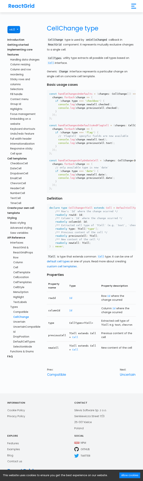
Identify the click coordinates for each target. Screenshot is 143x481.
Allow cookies (129, 475)
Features (13, 443)
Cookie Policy (16, 410)
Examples (13, 449)
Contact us (14, 461)
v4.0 (12, 29)
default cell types (58, 261)
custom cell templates (62, 266)
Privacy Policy (16, 416)
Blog (10, 455)
